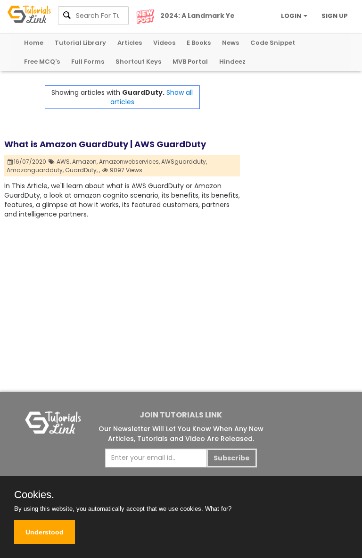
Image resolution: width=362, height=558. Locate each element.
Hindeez (232, 61)
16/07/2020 (31, 162)
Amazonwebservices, (129, 162)
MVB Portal (190, 61)
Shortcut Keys (138, 61)
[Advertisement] (299, 132)
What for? (218, 508)
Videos (164, 42)
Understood (44, 532)
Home (33, 42)
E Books (199, 42)
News (230, 42)
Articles (129, 42)
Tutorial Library (80, 42)
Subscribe (232, 458)
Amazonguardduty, (35, 170)
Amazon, (85, 162)
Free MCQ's (42, 61)
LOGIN (292, 15)
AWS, (64, 162)
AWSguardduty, (184, 162)
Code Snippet (272, 42)
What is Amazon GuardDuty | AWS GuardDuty (105, 144)
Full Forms (87, 61)
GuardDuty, (81, 170)
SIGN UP (334, 15)
